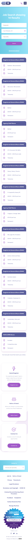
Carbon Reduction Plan (14, 501)
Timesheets (16, 480)
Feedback (10, 497)
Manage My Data (14, 505)
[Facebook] (11, 533)
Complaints (17, 497)
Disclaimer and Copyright (10, 488)
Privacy (10, 480)
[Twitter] (14, 533)
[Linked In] (17, 533)
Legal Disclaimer (14, 484)
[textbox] (14, 25)
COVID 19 (22, 488)
